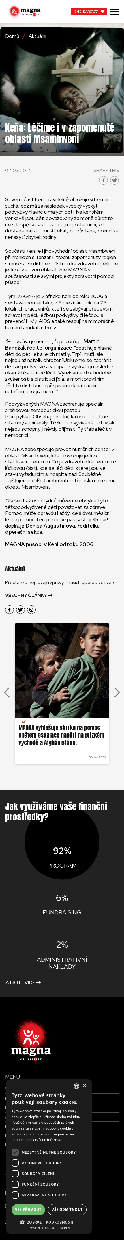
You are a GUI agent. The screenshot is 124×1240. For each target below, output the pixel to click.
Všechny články (26, 595)
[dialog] (49, 1156)
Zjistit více (20, 982)
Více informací (51, 1139)
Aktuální (37, 36)
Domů (12, 36)
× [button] (84, 1086)
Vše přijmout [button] (28, 1209)
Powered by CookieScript (49, 1228)
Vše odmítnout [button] (67, 1209)
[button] (49, 1221)
